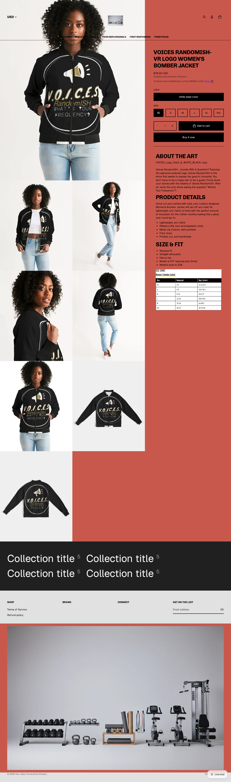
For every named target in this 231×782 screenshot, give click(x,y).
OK (222, 609)
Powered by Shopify (36, 774)
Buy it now (188, 137)
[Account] (212, 17)
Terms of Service (17, 609)
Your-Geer (20, 774)
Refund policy (15, 615)
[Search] (204, 17)
